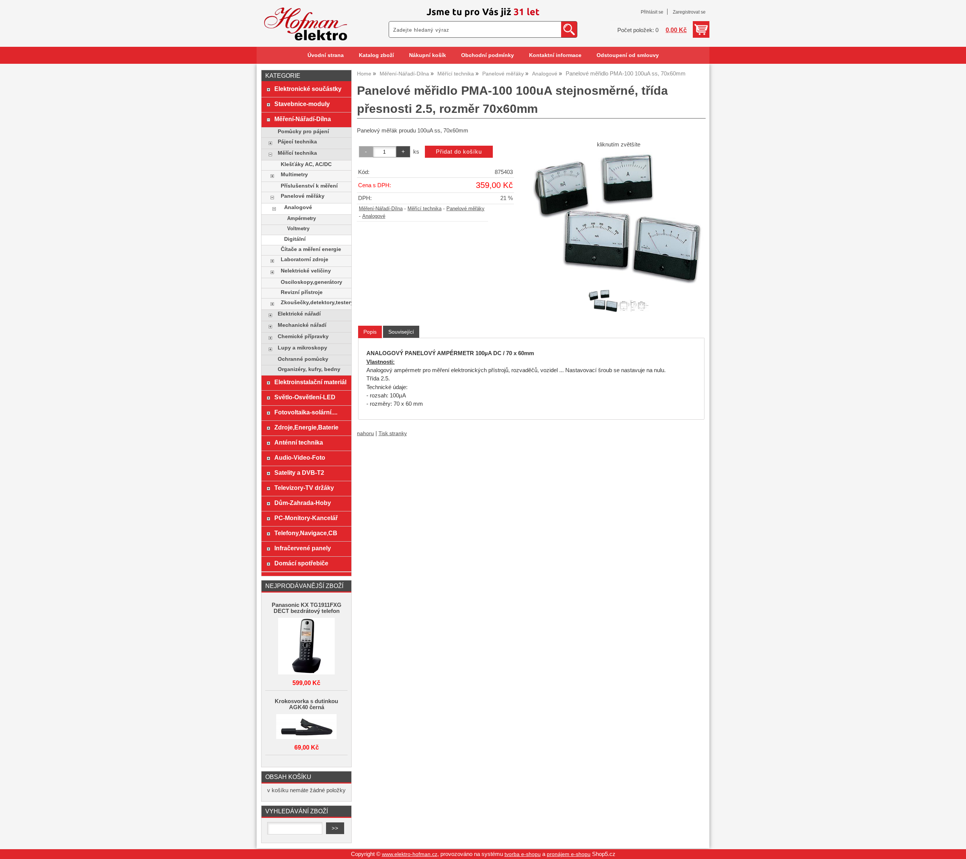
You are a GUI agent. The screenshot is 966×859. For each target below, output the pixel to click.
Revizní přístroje (302, 292)
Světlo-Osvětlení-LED (304, 397)
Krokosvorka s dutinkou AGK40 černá (306, 704)
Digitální (295, 239)
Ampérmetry (301, 218)
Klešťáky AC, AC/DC (306, 164)
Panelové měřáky (465, 208)
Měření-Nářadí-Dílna (381, 208)
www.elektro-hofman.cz (409, 854)
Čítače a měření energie (311, 249)
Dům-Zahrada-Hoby (302, 502)
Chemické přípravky (303, 336)
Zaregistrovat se (689, 12)
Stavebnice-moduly (302, 103)
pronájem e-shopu (569, 854)
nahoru (365, 433)
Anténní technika (298, 442)
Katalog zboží (376, 55)
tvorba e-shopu (523, 854)
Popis (370, 332)
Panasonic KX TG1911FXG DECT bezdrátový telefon (306, 608)
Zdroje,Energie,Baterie (306, 427)
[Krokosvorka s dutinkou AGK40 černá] (306, 727)
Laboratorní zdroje (304, 259)
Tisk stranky (392, 433)
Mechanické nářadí (302, 325)
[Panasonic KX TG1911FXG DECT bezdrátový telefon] (306, 647)
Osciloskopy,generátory (311, 282)
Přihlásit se (652, 12)
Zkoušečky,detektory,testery (314, 302)
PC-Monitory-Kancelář (306, 517)
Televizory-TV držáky (304, 487)
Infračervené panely (302, 548)
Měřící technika (424, 208)
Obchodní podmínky (487, 55)
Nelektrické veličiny (306, 271)
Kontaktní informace (555, 55)
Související (401, 332)
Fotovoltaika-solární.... (305, 412)
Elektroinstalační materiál (310, 382)
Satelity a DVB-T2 (299, 472)
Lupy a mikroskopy (302, 348)
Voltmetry (298, 228)
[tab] (370, 332)
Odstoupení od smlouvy (628, 55)
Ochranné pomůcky (303, 359)
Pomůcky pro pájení (303, 131)
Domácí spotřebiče (301, 563)
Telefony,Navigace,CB (305, 533)
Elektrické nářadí (299, 314)
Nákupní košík (427, 55)
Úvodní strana (326, 55)
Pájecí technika (297, 142)
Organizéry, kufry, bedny (309, 369)
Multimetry (294, 174)
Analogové (373, 216)
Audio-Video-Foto (299, 457)
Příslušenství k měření (309, 186)
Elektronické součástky (307, 88)
